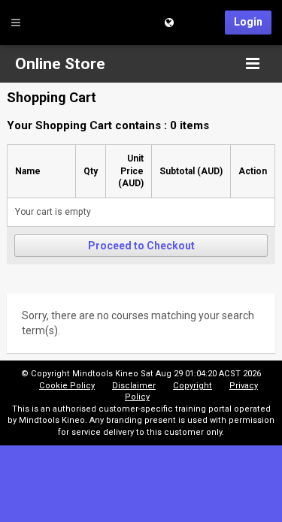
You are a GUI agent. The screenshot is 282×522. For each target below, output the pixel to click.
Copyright (192, 386)
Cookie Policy (67, 386)
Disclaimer (134, 386)
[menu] (252, 64)
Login (248, 22)
